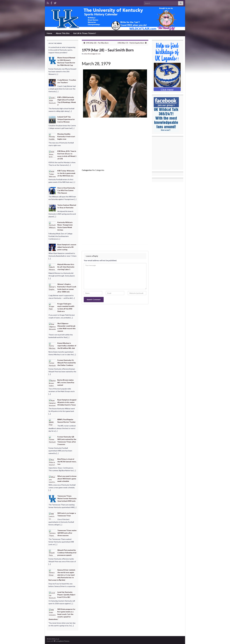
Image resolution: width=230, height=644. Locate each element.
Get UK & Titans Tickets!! (84, 33)
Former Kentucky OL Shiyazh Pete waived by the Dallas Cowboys (66, 362)
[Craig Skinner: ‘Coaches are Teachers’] (52, 83)
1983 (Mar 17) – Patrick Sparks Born (131, 43)
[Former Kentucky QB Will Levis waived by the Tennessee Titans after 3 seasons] (52, 439)
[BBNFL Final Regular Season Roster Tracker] (52, 422)
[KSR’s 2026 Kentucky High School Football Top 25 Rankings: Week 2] (52, 100)
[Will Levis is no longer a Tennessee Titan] (52, 516)
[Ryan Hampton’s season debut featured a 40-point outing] (52, 247)
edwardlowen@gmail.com (92, 54)
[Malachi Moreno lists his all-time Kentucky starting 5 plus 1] (52, 267)
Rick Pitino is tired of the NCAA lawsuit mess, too (66, 461)
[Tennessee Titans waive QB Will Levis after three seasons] (52, 533)
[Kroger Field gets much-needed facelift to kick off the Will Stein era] (52, 306)
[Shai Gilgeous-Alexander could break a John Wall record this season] (52, 326)
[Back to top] (225, 639)
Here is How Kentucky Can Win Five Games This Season (66, 190)
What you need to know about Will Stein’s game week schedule (66, 478)
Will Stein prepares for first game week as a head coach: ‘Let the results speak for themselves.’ (62, 614)
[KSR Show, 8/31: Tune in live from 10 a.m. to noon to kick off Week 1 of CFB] (52, 154)
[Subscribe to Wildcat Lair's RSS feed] (48, 2)
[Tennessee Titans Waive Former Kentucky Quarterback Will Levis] (52, 499)
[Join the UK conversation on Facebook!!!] (51, 2)
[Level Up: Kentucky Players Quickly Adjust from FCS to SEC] (52, 595)
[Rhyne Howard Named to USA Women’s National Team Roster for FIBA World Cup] (52, 60)
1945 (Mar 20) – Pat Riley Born (97, 43)
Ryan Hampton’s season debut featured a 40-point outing (66, 247)
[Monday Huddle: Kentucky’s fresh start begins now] (52, 137)
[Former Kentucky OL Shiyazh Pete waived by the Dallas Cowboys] (52, 363)
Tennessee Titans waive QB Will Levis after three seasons (66, 532)
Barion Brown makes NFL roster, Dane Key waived (65, 382)
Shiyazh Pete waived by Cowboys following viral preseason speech (66, 552)
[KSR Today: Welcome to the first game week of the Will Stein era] (52, 173)
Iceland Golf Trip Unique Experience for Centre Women (66, 119)
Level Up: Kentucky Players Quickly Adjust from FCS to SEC (66, 594)
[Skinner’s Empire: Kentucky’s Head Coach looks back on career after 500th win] (52, 287)
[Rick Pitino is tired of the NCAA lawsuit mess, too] (52, 462)
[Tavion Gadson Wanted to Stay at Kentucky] (52, 208)
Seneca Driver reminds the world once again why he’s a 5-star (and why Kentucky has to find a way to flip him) (62, 575)
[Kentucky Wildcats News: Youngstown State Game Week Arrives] (52, 225)
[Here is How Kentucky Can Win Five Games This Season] (52, 190)
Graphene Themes (63, 641)
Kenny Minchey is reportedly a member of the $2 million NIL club (66, 345)
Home (49, 33)
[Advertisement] (115, 144)
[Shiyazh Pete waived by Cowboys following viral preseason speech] (52, 553)
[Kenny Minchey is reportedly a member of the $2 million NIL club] (52, 346)
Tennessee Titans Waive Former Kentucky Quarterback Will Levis (66, 498)
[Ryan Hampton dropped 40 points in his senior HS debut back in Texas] (52, 402)
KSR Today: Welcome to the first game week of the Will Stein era (66, 173)
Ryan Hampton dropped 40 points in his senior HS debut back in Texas (66, 402)
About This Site (62, 33)
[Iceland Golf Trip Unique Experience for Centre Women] (52, 119)
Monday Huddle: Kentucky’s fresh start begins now (66, 136)
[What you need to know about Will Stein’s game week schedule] (52, 479)
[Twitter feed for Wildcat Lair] (55, 2)
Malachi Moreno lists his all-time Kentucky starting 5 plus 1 (65, 266)
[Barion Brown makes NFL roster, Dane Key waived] (52, 383)
